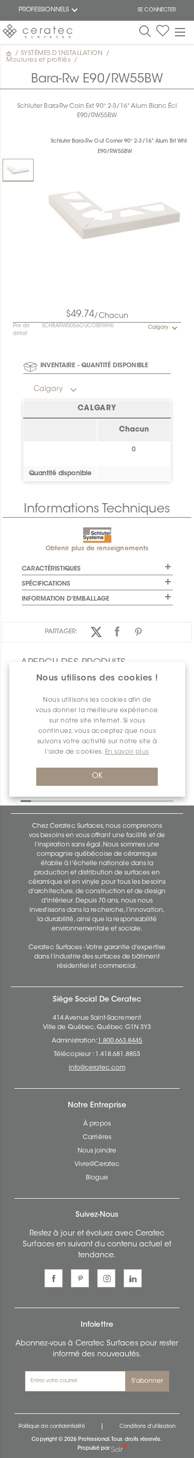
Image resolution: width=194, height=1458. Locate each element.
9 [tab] (108, 800)
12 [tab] (140, 800)
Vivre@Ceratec (97, 1164)
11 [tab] (129, 800)
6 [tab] (77, 800)
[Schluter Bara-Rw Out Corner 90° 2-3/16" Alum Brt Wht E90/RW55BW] (18, 169)
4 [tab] (57, 800)
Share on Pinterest (138, 632)
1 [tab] (26, 800)
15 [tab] (171, 800)
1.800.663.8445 (120, 1041)
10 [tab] (119, 800)
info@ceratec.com (97, 1068)
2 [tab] (36, 800)
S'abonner (147, 1381)
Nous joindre (97, 1151)
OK (97, 776)
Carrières (97, 1137)
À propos (96, 1124)
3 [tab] (46, 800)
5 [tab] (67, 800)
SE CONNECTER (157, 10)
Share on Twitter (96, 632)
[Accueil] (9, 53)
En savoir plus (127, 752)
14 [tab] (160, 800)
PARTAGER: (61, 632)
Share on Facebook (117, 632)
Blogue (97, 1178)
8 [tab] (98, 800)
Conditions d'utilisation (147, 1426)
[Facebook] (53, 1278)
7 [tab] (88, 800)
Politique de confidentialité (52, 1426)
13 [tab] (150, 800)
